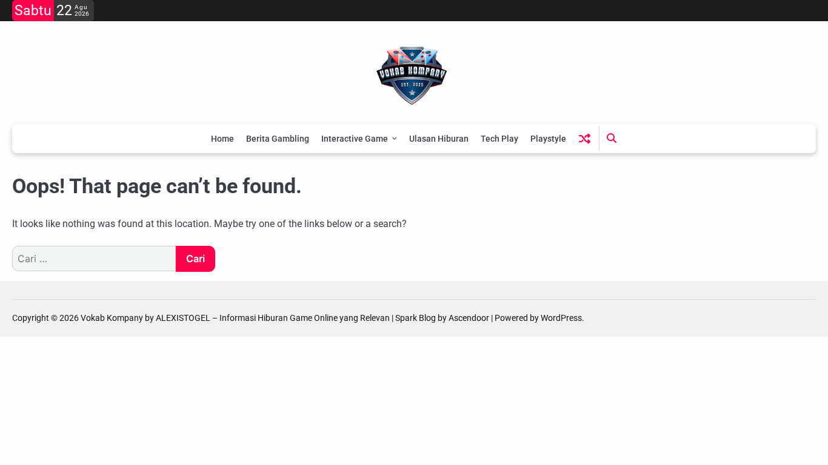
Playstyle (548, 138)
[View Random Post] (584, 138)
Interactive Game (354, 138)
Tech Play (499, 138)
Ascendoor (469, 318)
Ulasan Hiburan (439, 138)
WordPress (561, 318)
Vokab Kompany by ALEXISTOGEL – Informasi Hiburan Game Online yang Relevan (235, 318)
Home (222, 138)
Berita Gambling (277, 138)
